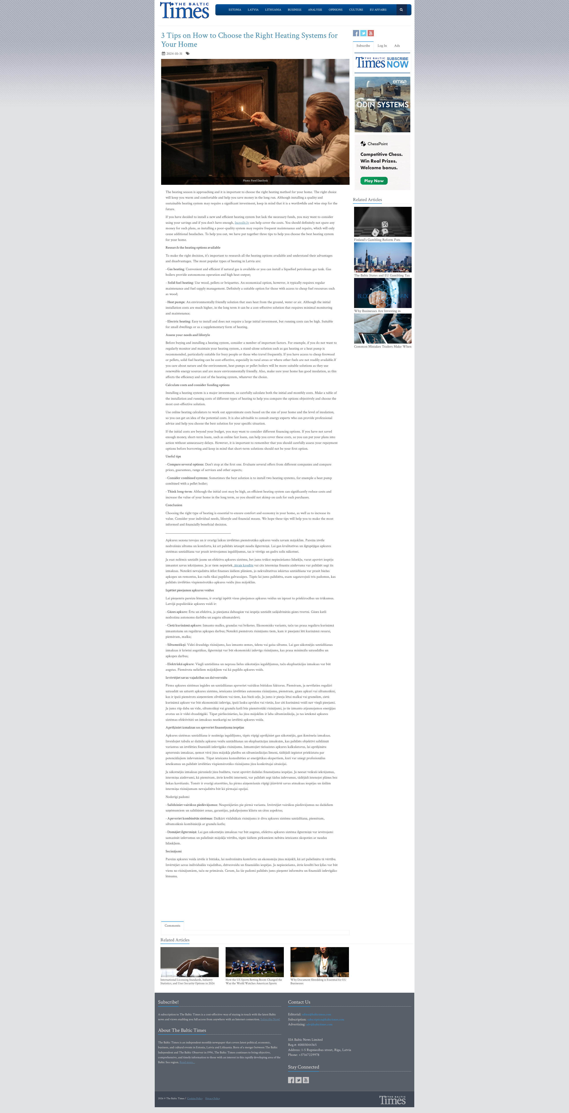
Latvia (253, 10)
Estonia (235, 10)
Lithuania (273, 10)
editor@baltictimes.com (316, 1014)
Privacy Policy (212, 1098)
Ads (397, 45)
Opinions (336, 10)
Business (294, 10)
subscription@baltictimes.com (325, 1020)
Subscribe (363, 45)
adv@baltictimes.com (319, 1024)
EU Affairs (378, 10)
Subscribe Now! (270, 1019)
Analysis (315, 10)
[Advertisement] (255, 905)
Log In (382, 45)
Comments (172, 925)
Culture (356, 10)
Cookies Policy (194, 1098)
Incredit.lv (242, 222)
